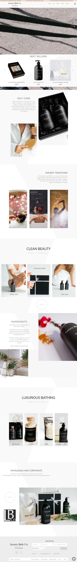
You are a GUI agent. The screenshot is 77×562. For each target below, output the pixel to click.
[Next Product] (72, 70)
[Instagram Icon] (16, 552)
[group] (38, 72)
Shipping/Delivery (52, 559)
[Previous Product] (4, 70)
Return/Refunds (44, 559)
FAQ (65, 559)
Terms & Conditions (35, 559)
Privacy (59, 559)
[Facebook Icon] (21, 552)
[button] (58, 3)
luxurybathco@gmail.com (45, 553)
